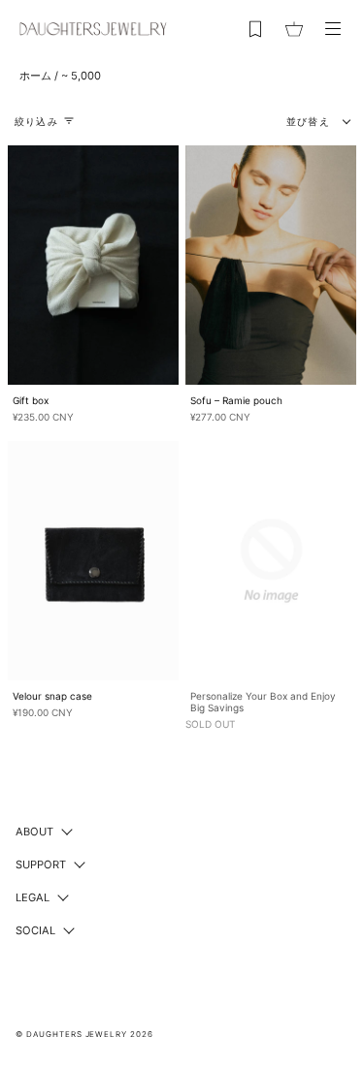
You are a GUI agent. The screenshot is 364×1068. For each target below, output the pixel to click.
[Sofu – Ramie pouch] (270, 265)
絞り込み (36, 121)
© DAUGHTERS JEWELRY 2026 (84, 1034)
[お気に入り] (255, 29)
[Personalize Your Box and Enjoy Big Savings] (270, 560)
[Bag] (294, 29)
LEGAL (33, 897)
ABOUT (34, 831)
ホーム (35, 75)
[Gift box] (93, 265)
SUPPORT (41, 864)
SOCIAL (35, 930)
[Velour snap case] (93, 560)
